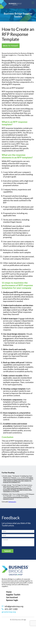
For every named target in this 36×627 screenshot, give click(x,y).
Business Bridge (20, 3)
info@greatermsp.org (13, 606)
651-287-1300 (10, 609)
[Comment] (18, 546)
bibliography (12, 502)
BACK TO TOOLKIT (10, 46)
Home (9, 592)
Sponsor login (12, 600)
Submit (7, 551)
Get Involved (12, 597)
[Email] (18, 535)
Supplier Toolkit (13, 594)
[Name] (18, 531)
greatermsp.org (9, 612)
